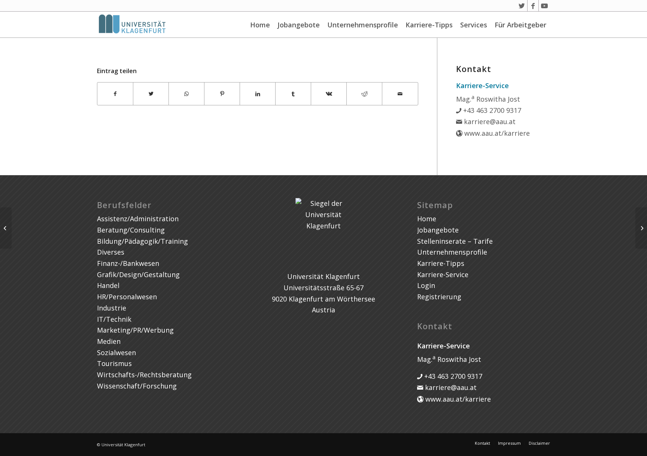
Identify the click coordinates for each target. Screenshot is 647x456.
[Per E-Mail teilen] (399, 93)
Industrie (111, 307)
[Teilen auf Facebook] (115, 93)
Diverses (110, 252)
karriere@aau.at (489, 121)
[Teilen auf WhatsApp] (186, 93)
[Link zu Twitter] (521, 5)
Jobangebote (298, 24)
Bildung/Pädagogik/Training (142, 241)
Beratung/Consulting (131, 229)
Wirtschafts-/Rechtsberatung (144, 374)
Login (426, 285)
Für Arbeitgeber (520, 24)
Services (473, 24)
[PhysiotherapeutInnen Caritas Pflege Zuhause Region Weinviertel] (6, 228)
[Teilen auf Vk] (328, 93)
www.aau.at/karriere (496, 133)
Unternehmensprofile (362, 24)
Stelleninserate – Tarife (455, 241)
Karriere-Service (442, 274)
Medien (109, 341)
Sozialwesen (116, 352)
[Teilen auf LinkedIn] (257, 93)
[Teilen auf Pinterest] (222, 93)
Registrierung (439, 296)
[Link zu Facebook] (533, 5)
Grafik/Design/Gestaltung (138, 274)
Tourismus (114, 363)
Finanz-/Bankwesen (128, 263)
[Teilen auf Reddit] (364, 93)
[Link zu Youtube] (544, 5)
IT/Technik (114, 319)
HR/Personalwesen (127, 296)
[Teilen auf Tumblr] (293, 93)
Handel (108, 285)
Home (260, 24)
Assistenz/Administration (138, 218)
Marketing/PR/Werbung (135, 330)
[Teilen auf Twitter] (150, 93)
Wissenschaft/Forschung (137, 385)
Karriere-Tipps (429, 24)
